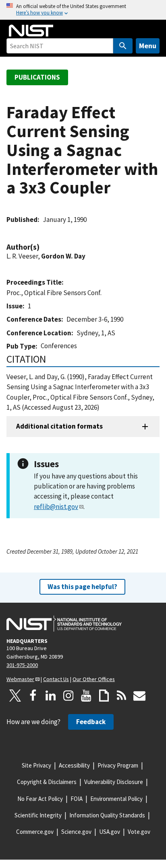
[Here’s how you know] (83, 10)
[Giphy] (104, 695)
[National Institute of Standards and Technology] (64, 624)
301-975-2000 (22, 665)
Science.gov (76, 831)
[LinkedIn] (51, 695)
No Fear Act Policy (40, 799)
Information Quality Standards (107, 815)
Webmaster (20, 679)
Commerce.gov (35, 831)
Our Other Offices (94, 679)
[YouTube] (86, 695)
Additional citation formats (59, 426)
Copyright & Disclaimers (47, 782)
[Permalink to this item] (43, 247)
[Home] (31, 30)
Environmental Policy (116, 799)
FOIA (77, 799)
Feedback (91, 721)
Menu (147, 45)
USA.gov (109, 831)
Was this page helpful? (82, 586)
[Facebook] (33, 695)
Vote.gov (139, 831)
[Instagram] (68, 695)
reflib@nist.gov (56, 506)
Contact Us (56, 679)
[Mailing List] (139, 695)
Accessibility (74, 765)
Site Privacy (36, 765)
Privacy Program (118, 765)
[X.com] (15, 695)
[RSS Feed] (122, 695)
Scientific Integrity (38, 815)
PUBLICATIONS (37, 77)
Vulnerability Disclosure (113, 782)
